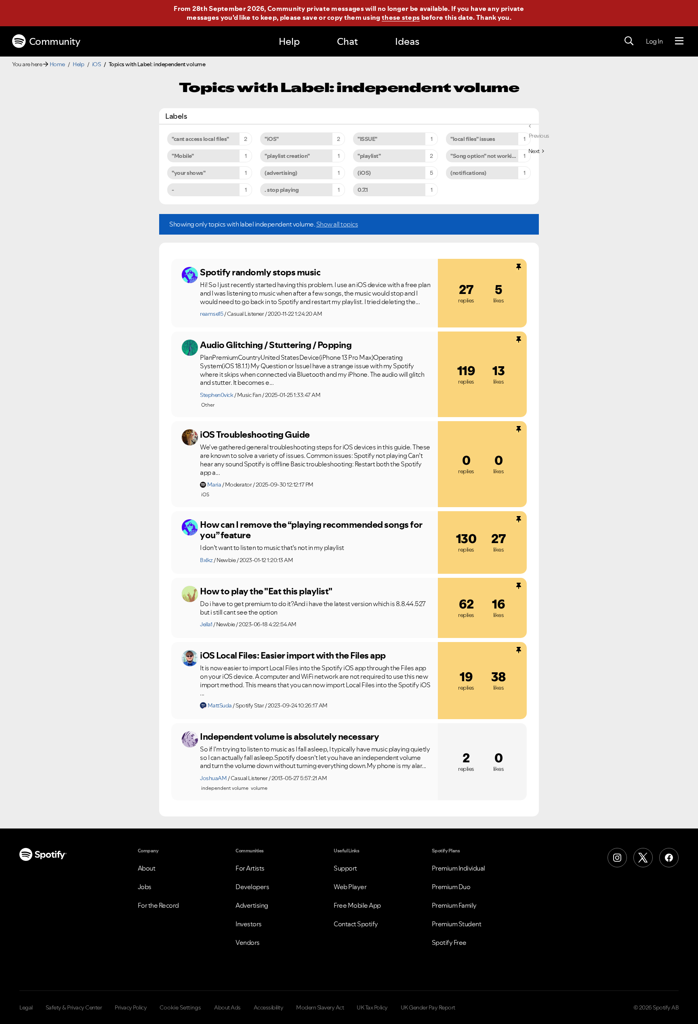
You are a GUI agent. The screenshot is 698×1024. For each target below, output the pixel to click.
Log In (654, 41)
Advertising (251, 905)
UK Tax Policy (372, 1007)
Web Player (350, 886)
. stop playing (282, 190)
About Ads (227, 1007)
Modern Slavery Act (320, 1007)
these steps (401, 17)
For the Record (158, 905)
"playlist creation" (287, 156)
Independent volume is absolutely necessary (289, 736)
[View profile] (190, 275)
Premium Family (454, 905)
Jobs (144, 886)
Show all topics (337, 224)
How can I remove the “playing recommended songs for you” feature (311, 530)
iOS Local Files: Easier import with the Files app (293, 655)
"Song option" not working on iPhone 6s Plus (490, 156)
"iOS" (272, 139)
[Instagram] (617, 857)
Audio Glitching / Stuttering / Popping (275, 345)
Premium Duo (451, 886)
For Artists (250, 868)
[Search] (629, 41)
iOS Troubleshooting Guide (255, 434)
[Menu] (679, 41)
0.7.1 (362, 190)
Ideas (407, 41)
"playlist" (369, 156)
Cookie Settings (180, 1007)
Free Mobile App (357, 905)
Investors (248, 923)
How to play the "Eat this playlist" (266, 591)
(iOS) (364, 173)
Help (289, 41)
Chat (347, 41)
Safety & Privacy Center (74, 1007)
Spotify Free (449, 942)
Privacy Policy (131, 1007)
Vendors (247, 942)
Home (57, 64)
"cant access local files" (200, 139)
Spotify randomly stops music (260, 272)
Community (54, 41)
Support (345, 868)
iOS (96, 64)
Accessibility (269, 1007)
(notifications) (468, 173)
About (147, 868)
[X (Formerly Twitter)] (643, 857)
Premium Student (456, 923)
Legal (26, 1007)
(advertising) (281, 173)
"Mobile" (182, 156)
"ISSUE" (367, 139)
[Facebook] (669, 857)
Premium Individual (458, 868)
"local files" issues (472, 139)
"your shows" (188, 173)
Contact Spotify (356, 923)
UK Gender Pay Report (428, 1007)
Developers (252, 886)
